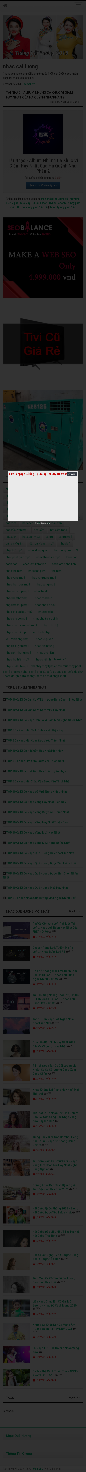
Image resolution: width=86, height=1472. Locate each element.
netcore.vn (46, 523)
